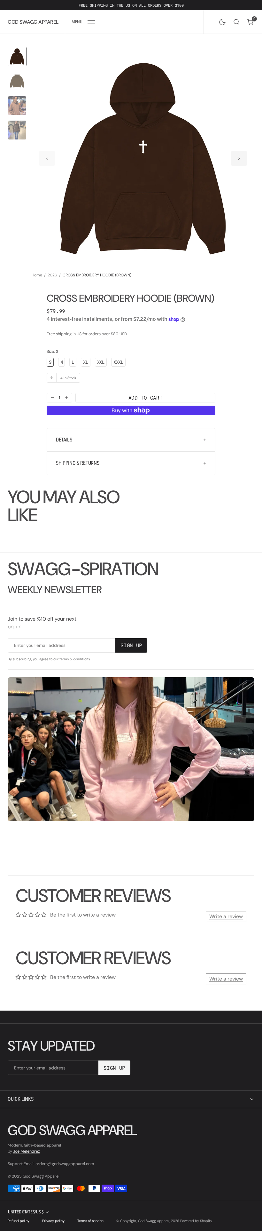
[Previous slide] (47, 158)
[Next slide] (239, 158)
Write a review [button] (226, 916)
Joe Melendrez (26, 1151)
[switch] (221, 20)
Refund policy (18, 1221)
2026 (52, 275)
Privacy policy (53, 1221)
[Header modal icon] (91, 22)
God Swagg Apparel (153, 1221)
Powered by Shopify (196, 1221)
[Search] (236, 22)
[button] (83, 22)
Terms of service (90, 1221)
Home (37, 275)
